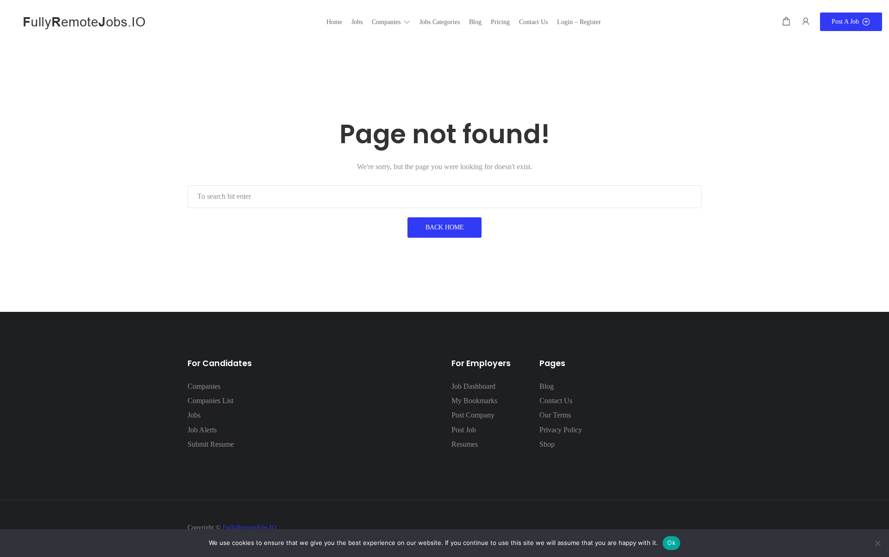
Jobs (194, 415)
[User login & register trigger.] (806, 21)
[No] (877, 543)
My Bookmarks (474, 401)
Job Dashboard (473, 386)
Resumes (464, 444)
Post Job (463, 430)
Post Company (473, 415)
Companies (204, 386)
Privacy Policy (560, 430)
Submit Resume (211, 444)
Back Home (445, 227)
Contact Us (555, 401)
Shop (547, 444)
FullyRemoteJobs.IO (249, 527)
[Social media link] (693, 527)
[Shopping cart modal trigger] (786, 21)
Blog (546, 386)
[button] (391, 22)
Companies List (210, 401)
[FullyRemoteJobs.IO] (76, 21)
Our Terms (555, 415)
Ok (671, 542)
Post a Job (845, 21)
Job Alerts (202, 430)
